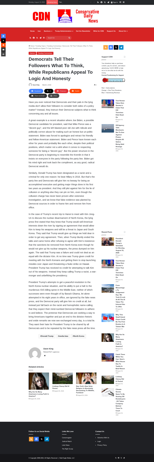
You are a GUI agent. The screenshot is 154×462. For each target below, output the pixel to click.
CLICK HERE (114, 68)
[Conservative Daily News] (67, 16)
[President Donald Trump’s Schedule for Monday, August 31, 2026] (108, 241)
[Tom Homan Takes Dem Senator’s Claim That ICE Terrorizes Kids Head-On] (108, 104)
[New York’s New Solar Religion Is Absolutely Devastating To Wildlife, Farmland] (86, 378)
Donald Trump (47, 336)
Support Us (111, 31)
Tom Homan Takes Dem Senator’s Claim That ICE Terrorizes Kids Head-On (84, 2)
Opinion (32, 53)
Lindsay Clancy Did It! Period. (120, 379)
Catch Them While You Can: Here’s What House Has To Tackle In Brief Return (120, 361)
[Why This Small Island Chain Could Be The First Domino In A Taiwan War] (108, 318)
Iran (39, 31)
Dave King (36, 85)
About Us (122, 31)
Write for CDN (98, 31)
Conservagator (66, 438)
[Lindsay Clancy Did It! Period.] (62, 378)
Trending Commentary (54, 46)
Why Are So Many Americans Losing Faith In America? (39, 394)
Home (32, 31)
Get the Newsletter (83, 31)
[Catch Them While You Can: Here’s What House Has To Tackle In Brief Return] (108, 357)
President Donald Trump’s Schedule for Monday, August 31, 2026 (120, 246)
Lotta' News (66, 445)
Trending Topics (40, 46)
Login (99, 441)
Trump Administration (63, 31)
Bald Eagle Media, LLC (67, 458)
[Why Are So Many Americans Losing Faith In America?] (39, 381)
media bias (63, 336)
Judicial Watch (67, 441)
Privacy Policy (102, 445)
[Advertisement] (113, 191)
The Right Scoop (67, 449)
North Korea (79, 336)
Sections (47, 31)
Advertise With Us (103, 438)
